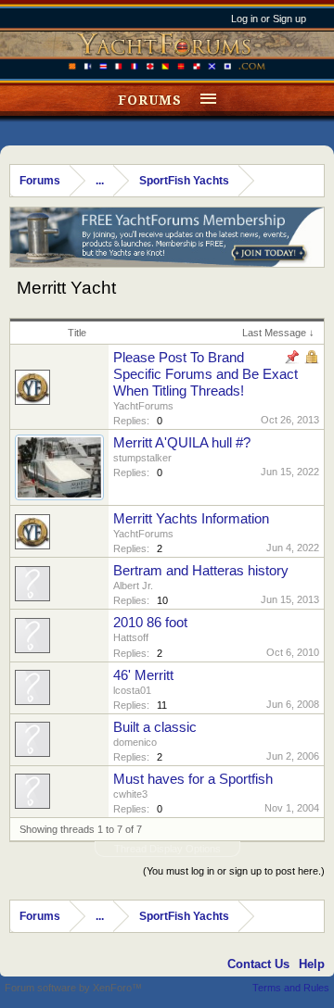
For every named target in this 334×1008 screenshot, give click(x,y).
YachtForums (143, 405)
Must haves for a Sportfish (193, 779)
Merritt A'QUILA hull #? (181, 442)
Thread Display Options (167, 848)
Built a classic (155, 727)
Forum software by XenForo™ (73, 987)
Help (312, 964)
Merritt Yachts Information (191, 518)
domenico (135, 742)
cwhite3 (130, 794)
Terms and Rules (290, 987)
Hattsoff (130, 637)
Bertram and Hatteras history (201, 570)
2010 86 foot (150, 622)
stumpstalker (142, 457)
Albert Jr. (133, 585)
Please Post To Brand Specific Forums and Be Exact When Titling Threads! (205, 374)
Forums (150, 100)
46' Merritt (143, 675)
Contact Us (258, 964)
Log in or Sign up (268, 18)
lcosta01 (132, 690)
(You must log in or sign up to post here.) (234, 870)
